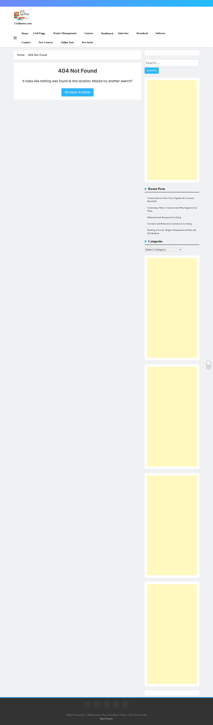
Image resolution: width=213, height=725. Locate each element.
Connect (26, 42)
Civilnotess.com (23, 23)
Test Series (87, 42)
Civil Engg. (39, 33)
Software (160, 33)
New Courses (46, 42)
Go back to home (77, 92)
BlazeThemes (106, 718)
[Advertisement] (172, 130)
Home (25, 33)
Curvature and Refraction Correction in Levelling (169, 223)
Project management (64, 33)
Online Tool (67, 42)
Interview (123, 33)
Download (142, 33)
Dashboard (107, 33)
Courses (88, 33)
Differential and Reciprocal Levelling (164, 217)
